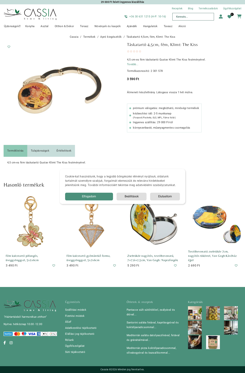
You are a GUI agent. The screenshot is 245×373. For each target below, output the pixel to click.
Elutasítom (165, 196)
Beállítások (132, 196)
